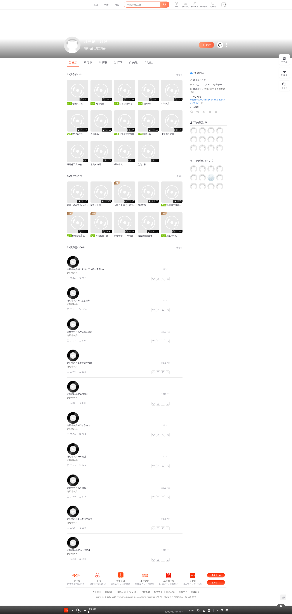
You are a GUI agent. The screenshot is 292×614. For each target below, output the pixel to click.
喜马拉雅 (75, 4)
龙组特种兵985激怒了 (77, 487)
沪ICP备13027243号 (164, 597)
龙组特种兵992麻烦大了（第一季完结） (86, 269)
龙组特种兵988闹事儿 (77, 394)
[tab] (73, 62)
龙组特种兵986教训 (76, 456)
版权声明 (183, 592)
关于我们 (96, 592)
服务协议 (158, 592)
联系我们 (109, 592)
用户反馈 (146, 592)
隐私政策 (170, 592)
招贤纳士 (133, 592)
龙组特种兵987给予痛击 (78, 425)
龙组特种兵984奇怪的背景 (79, 519)
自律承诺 (195, 592)
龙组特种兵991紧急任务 (78, 300)
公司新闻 (121, 592)
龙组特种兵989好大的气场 (79, 363)
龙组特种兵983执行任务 (78, 550)
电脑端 (215, 582)
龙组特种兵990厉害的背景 (79, 331)
